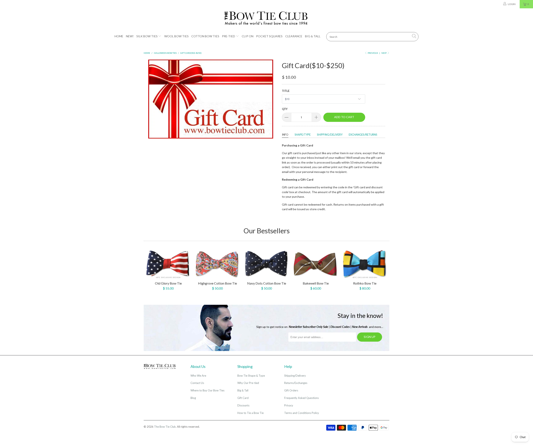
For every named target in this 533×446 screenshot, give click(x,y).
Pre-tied (228, 36)
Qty (285, 109)
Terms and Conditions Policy (301, 413)
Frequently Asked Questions (301, 398)
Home (119, 36)
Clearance (293, 36)
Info (285, 134)
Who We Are (198, 375)
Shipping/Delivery (329, 134)
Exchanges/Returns (363, 134)
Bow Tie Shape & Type (251, 375)
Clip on (247, 36)
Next (384, 53)
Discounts (243, 405)
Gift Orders (291, 390)
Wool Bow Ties (176, 36)
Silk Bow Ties (147, 36)
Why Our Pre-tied (248, 383)
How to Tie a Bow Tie (250, 413)
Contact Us (197, 383)
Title (285, 90)
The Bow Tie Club (165, 426)
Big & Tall (312, 36)
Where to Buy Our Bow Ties (207, 390)
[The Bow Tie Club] (266, 18)
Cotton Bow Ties (205, 36)
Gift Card (243, 398)
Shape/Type (303, 134)
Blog (193, 398)
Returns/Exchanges (295, 383)
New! (130, 36)
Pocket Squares (269, 36)
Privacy (288, 405)
